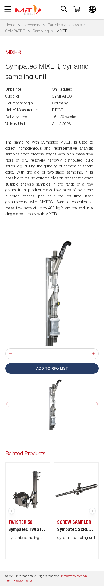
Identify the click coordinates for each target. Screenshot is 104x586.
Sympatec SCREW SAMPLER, (78, 529)
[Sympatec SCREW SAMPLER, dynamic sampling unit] (76, 489)
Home (10, 24)
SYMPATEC (15, 30)
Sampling (41, 30)
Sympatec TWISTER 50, (29, 529)
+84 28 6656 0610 (18, 581)
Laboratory (31, 24)
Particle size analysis (65, 24)
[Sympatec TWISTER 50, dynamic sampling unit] (28, 489)
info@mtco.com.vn (74, 576)
